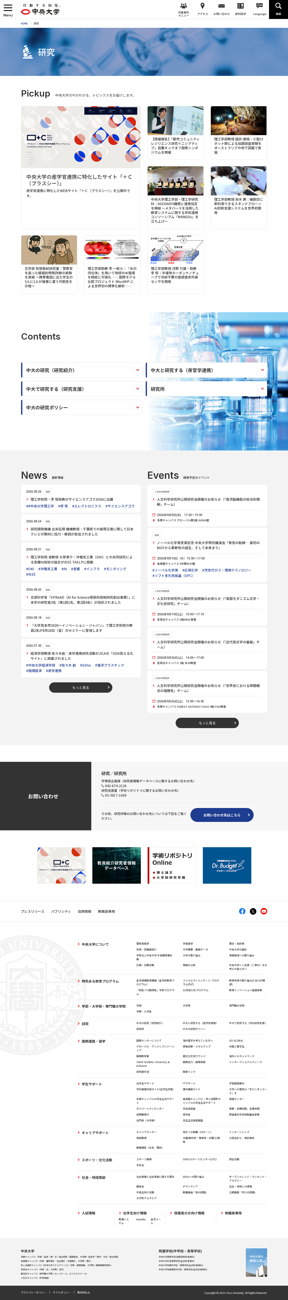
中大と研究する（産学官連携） (200, 1023)
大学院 (186, 1005)
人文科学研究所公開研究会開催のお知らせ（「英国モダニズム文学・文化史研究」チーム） (208, 601)
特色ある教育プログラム (100, 981)
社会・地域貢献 (93, 1177)
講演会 (140, 1186)
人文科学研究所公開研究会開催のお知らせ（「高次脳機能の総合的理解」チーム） (208, 502)
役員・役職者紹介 (146, 949)
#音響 (75, 568)
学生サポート (92, 1083)
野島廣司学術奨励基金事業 (244, 1114)
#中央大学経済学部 (40, 665)
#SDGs (85, 665)
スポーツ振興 (144, 1159)
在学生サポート (145, 1083)
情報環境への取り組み (241, 955)
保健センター (236, 1099)
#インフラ (92, 568)
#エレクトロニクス (86, 505)
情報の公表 (189, 965)
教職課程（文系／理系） (150, 1147)
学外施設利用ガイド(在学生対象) (155, 1089)
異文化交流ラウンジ (194, 1056)
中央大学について (95, 944)
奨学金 (186, 1114)
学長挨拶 (188, 943)
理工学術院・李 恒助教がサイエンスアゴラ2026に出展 (72, 499)
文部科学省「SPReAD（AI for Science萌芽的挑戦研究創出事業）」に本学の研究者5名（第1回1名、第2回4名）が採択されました (83, 600)
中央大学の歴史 (238, 949)
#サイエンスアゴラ (120, 505)
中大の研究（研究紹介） (150, 1023)
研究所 (140, 1029)
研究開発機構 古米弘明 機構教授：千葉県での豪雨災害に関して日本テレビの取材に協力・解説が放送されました (82, 531)
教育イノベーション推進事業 (245, 990)
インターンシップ (239, 1132)
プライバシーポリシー (33, 1292)
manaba (141, 1219)
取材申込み (83, 1292)
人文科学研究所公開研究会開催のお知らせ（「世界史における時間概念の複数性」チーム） (208, 688)
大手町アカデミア (146, 1198)
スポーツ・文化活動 (97, 1159)
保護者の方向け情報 (189, 1213)
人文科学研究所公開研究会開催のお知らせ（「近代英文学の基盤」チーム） (208, 644)
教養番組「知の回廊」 (195, 1192)
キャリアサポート (95, 1132)
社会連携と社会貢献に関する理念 (155, 1176)
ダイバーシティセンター (150, 1108)
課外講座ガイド (192, 1089)
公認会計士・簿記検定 (241, 1138)
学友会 (140, 1165)
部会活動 (234, 1159)
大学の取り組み (192, 955)
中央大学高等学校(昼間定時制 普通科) (177, 1256)
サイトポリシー (62, 1292)
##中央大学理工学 (40, 505)
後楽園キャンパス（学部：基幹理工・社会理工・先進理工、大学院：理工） (57, 1260)
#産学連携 (54, 670)
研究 (85, 1023)
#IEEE (31, 574)
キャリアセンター (146, 1132)
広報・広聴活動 (145, 965)
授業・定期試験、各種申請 (244, 1108)
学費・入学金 (144, 1011)
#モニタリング (115, 568)
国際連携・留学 (93, 1041)
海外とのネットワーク (241, 1056)
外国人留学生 (236, 1046)
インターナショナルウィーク (245, 1062)
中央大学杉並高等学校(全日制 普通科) (177, 1260)
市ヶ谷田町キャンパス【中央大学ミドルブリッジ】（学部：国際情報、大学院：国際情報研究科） (67, 1265)
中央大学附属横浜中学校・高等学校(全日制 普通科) (183, 1269)
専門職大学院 (236, 1005)
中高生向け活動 (145, 1192)
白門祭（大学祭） (146, 1120)
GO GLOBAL (236, 1040)
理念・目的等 (236, 943)
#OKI (30, 568)
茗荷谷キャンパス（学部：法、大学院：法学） (43, 1269)
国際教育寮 (142, 1056)
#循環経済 (34, 670)
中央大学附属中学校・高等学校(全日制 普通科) (181, 1265)
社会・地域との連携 (240, 1186)
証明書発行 (142, 1114)
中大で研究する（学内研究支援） (248, 1023)
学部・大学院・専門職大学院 (104, 1006)
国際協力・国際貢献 (194, 1062)
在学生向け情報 (135, 1213)
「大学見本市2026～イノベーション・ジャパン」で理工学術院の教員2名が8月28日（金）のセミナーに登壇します (82, 628)
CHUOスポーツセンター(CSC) (200, 1159)
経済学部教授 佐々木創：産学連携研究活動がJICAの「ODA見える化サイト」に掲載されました (82, 656)
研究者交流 (142, 1071)
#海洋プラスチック (109, 665)
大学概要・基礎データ (195, 949)
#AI (64, 568)
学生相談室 (189, 1108)
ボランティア (190, 1186)
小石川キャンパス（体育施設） (35, 1277)
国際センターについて (149, 1040)
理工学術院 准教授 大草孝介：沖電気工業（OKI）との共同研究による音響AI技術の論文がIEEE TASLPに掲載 (82, 559)
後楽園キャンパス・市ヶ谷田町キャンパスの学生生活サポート (202, 1100)
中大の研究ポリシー (194, 1029)
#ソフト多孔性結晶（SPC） (173, 575)
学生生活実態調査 (193, 1120)
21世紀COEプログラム (196, 990)
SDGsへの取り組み (193, 1176)
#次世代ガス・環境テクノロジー (226, 570)
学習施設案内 (236, 1083)
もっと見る (80, 687)
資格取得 (141, 1138)
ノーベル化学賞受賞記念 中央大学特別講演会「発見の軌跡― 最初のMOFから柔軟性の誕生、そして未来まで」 (208, 545)
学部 (138, 1005)
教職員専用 (233, 1213)
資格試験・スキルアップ (197, 1046)
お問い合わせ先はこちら (222, 814)
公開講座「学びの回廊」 (243, 1192)
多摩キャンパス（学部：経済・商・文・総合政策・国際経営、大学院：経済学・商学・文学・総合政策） (70, 1256)
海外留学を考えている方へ (198, 1040)
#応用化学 (190, 570)
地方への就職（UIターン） (198, 1132)
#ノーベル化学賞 (165, 570)
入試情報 (88, 1213)
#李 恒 (63, 505)
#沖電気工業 (47, 568)
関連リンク (189, 1071)
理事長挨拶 (142, 943)
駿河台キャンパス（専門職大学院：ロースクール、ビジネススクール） (54, 1273)
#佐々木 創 (67, 665)
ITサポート (189, 1083)
